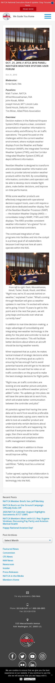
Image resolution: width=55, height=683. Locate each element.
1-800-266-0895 (38, 608)
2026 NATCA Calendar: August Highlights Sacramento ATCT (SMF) (24, 513)
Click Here (36, 596)
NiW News (8, 560)
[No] (51, 675)
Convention (9, 552)
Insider (6, 568)
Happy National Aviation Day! (18, 527)
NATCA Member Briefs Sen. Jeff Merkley (23, 501)
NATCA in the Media (13, 575)
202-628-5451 (22, 608)
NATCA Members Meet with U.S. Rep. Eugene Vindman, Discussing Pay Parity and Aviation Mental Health (26, 521)
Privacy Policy (29, 679)
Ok (21, 679)
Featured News (11, 548)
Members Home (11, 579)
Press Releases (10, 572)
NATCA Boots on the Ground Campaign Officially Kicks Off (23, 506)
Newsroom (8, 564)
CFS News (8, 556)
